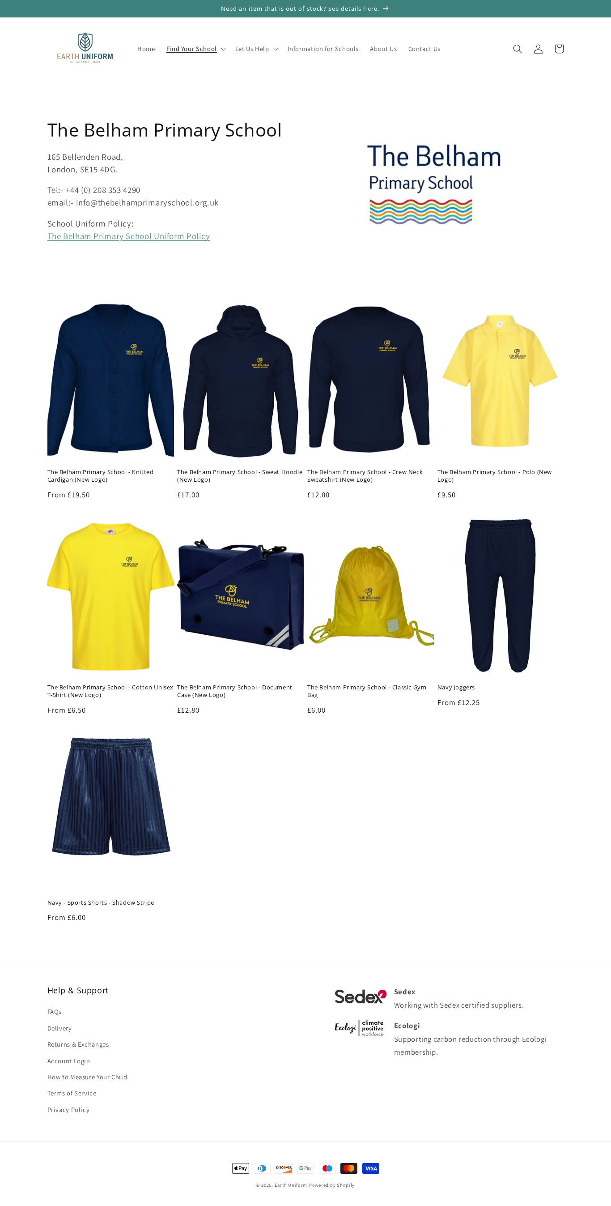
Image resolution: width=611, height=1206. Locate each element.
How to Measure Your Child (87, 1077)
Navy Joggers (456, 687)
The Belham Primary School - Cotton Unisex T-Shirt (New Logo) (110, 691)
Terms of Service (72, 1093)
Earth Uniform (291, 1185)
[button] (195, 49)
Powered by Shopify (332, 1185)
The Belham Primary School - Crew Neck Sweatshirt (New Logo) (365, 475)
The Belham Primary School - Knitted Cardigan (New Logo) (100, 475)
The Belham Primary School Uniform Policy (128, 236)
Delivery (59, 1028)
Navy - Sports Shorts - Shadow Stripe (101, 903)
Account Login (68, 1060)
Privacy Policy (68, 1109)
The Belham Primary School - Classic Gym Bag (366, 691)
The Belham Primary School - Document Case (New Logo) (235, 691)
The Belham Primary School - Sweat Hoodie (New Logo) (239, 475)
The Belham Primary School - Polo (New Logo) (494, 475)
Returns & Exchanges (78, 1044)
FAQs (54, 1011)
